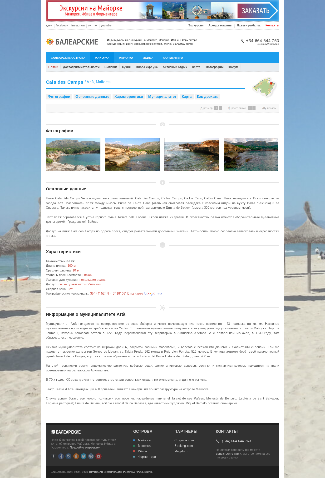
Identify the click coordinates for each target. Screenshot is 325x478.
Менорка (126, 57)
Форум (233, 67)
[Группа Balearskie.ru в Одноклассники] (76, 456)
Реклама (129, 472)
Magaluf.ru (181, 451)
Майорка (102, 57)
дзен (49, 25)
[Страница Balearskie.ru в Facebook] (61, 456)
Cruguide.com (184, 440)
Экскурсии (196, 25)
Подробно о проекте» (85, 447)
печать (271, 108)
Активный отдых (175, 67)
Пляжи (53, 67)
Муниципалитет (162, 96)
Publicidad (144, 472)
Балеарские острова (68, 57)
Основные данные (92, 96)
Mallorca (103, 82)
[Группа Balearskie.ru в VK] (91, 456)
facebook (62, 25)
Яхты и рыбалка (249, 25)
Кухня (126, 67)
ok (89, 25)
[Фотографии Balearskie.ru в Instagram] (68, 456)
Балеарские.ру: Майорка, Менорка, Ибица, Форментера (73, 42)
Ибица (148, 57)
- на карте (117, 293)
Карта (196, 67)
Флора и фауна (147, 67)
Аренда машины (220, 25)
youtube (106, 25)
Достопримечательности (81, 67)
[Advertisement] (101, 108)
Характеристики (128, 96)
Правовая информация (105, 472)
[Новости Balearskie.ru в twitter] (83, 456)
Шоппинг (110, 67)
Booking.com (183, 446)
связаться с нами (228, 453)
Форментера (173, 57)
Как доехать (207, 96)
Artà (90, 82)
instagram (78, 25)
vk (95, 25)
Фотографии (215, 67)
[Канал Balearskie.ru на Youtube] (98, 456)
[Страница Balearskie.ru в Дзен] (53, 456)
